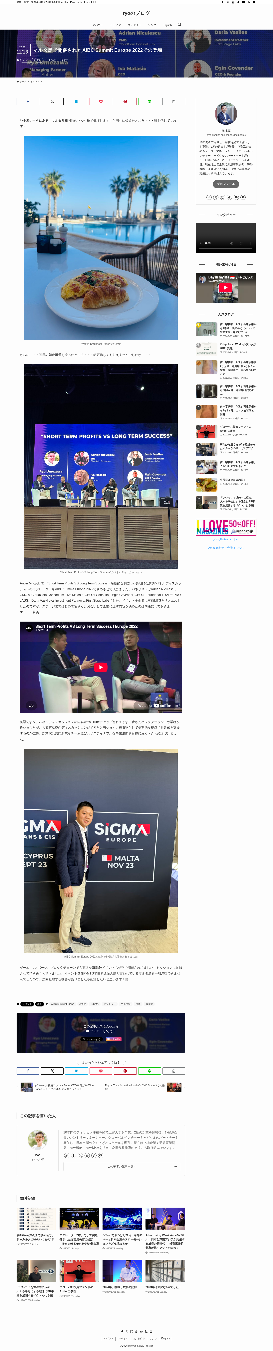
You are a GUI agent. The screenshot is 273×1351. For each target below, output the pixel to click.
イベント (26, 60)
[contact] (253, 2)
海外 (39, 60)
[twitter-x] (227, 2)
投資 (138, 1004)
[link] (66, 1155)
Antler (82, 1004)
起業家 (149, 1004)
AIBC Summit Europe (62, 1004)
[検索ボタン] (179, 25)
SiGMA (95, 1004)
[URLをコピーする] (173, 101)
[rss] (248, 2)
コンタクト (138, 1338)
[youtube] (243, 2)
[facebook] (222, 2)
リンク (153, 1338)
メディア (123, 1338)
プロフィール (226, 184)
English (165, 1338)
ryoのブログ (136, 13)
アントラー (110, 1004)
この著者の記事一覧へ (121, 1166)
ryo (37, 1155)
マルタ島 (126, 1004)
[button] (28, 101)
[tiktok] (238, 2)
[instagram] (233, 2)
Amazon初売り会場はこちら (226, 547)
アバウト (108, 1338)
